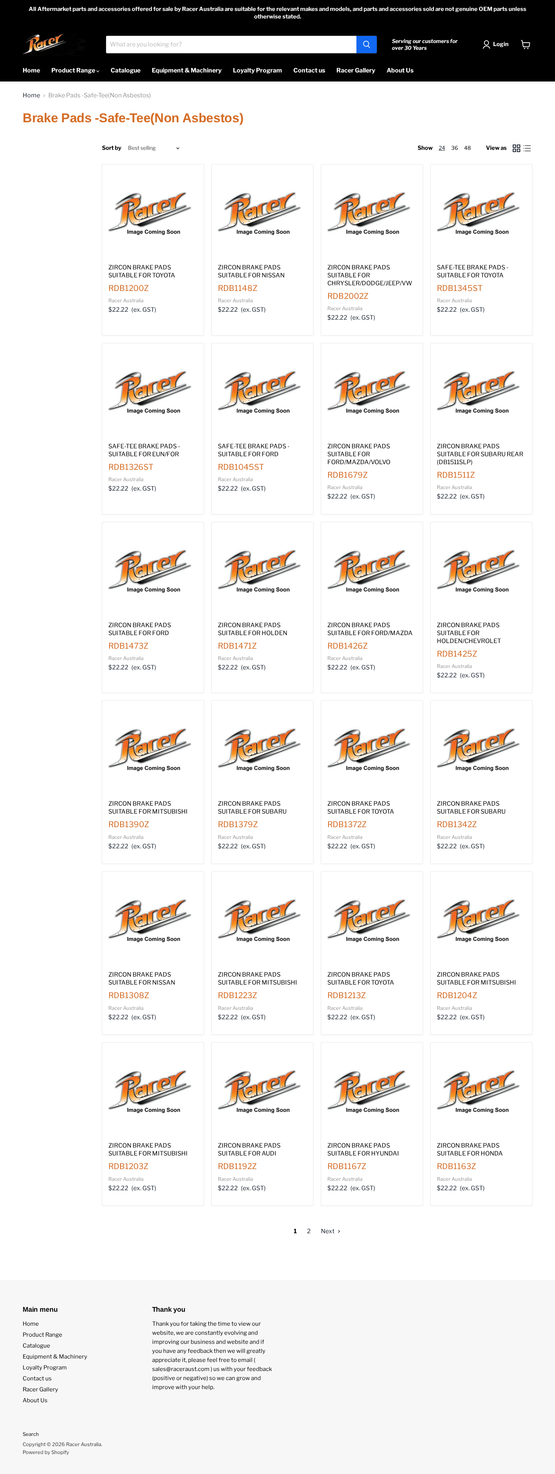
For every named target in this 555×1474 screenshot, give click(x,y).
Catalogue (125, 70)
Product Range (73, 70)
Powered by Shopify (46, 1452)
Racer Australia (125, 300)
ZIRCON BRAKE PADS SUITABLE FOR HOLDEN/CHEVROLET (469, 633)
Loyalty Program (257, 70)
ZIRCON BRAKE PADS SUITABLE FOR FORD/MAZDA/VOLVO (358, 454)
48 (467, 148)
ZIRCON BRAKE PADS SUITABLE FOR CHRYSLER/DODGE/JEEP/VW (369, 275)
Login (501, 44)
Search (31, 1434)
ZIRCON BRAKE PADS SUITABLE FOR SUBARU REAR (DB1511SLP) (480, 454)
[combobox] (231, 44)
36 (454, 148)
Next (328, 1231)
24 (442, 148)
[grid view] (516, 148)
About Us (400, 70)
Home (31, 70)
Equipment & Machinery (187, 70)
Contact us (309, 70)
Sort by (111, 148)
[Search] (366, 44)
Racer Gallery (355, 70)
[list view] (527, 148)
